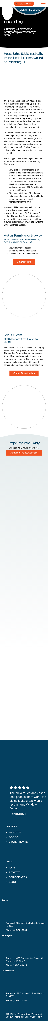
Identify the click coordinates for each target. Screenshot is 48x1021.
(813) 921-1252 (20, 1000)
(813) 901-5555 (20, 930)
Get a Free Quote (30, 10)
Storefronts (18, 842)
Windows (15, 832)
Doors (13, 837)
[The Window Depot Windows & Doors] (7, 10)
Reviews (14, 872)
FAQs (12, 867)
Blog (12, 882)
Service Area (18, 877)
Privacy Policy (35, 1017)
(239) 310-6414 (20, 965)
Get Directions (24, 262)
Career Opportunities (24, 373)
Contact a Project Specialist (24, 452)
